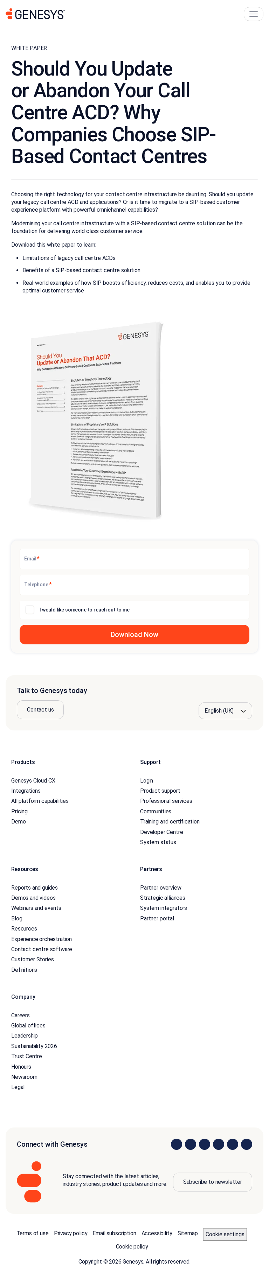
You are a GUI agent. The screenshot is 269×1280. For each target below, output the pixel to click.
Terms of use (32, 1233)
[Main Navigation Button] (253, 14)
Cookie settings (225, 1234)
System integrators (163, 908)
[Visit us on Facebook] (218, 1144)
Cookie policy (132, 1246)
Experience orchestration (41, 939)
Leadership (24, 1035)
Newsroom (24, 1077)
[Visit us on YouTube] (232, 1144)
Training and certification (170, 821)
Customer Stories (32, 959)
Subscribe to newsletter (212, 1182)
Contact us (40, 709)
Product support (160, 790)
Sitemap (188, 1233)
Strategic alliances (162, 897)
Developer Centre (161, 832)
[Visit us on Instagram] (190, 1144)
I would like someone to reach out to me (85, 610)
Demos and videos (33, 897)
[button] (134, 634)
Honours (21, 1066)
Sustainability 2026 (34, 1046)
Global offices (28, 1025)
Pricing (19, 811)
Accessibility (157, 1233)
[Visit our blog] (246, 1144)
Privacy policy (71, 1233)
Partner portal (157, 918)
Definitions (24, 970)
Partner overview (160, 887)
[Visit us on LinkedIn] (176, 1144)
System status (158, 842)
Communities (155, 811)
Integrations (26, 790)
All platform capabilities (40, 801)
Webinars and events (36, 908)
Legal (18, 1087)
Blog (16, 918)
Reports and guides (34, 887)
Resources (24, 928)
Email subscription (114, 1233)
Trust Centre (26, 1056)
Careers (20, 1015)
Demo (18, 821)
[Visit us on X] (204, 1144)
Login (146, 780)
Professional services (166, 801)
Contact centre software (41, 949)
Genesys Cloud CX (33, 780)
